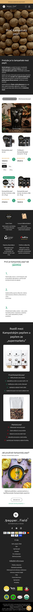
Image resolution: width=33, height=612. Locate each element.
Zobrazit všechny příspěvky (16, 503)
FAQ (16, 575)
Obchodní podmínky (16, 567)
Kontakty (16, 582)
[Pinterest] (16, 528)
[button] (5, 158)
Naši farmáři (16, 549)
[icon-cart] (29, 7)
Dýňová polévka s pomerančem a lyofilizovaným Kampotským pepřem (16, 492)
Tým (16, 546)
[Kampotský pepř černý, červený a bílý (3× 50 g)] (24, 182)
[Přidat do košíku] (13, 159)
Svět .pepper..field (16, 544)
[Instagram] (21, 528)
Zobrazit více (16, 499)
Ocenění (16, 551)
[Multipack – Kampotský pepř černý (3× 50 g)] (24, 141)
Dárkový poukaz (16, 556)
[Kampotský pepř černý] (9, 141)
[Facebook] (12, 528)
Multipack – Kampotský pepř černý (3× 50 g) (22, 152)
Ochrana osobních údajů (16, 572)
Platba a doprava (16, 565)
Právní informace (16, 577)
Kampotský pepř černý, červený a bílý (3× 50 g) (23, 193)
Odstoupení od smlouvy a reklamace (16, 570)
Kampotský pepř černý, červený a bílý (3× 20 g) (8, 193)
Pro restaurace (16, 554)
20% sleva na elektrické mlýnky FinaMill (16, 1)
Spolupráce (16, 580)
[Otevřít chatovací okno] (29, 608)
